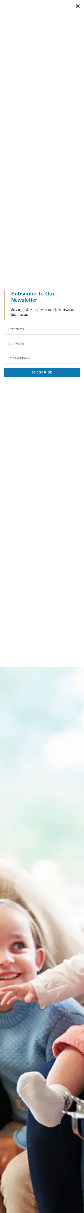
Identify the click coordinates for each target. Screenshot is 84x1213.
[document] (42, 606)
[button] (78, 6)
